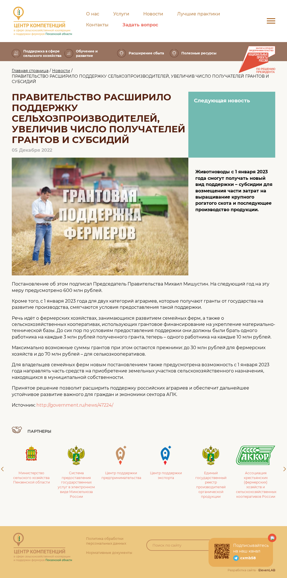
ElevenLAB (266, 570)
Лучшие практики (198, 14)
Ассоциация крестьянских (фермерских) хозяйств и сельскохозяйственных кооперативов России (256, 485)
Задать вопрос (140, 24)
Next (284, 469)
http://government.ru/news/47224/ (74, 405)
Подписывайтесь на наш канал (251, 548)
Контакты (97, 24)
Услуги (121, 14)
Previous (2, 469)
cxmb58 (248, 558)
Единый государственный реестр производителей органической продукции (210, 485)
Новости (153, 14)
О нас (92, 14)
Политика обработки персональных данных (106, 540)
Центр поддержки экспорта (166, 475)
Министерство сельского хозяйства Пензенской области (31, 478)
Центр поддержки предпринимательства (121, 475)
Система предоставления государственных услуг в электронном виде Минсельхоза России (76, 485)
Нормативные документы (109, 553)
